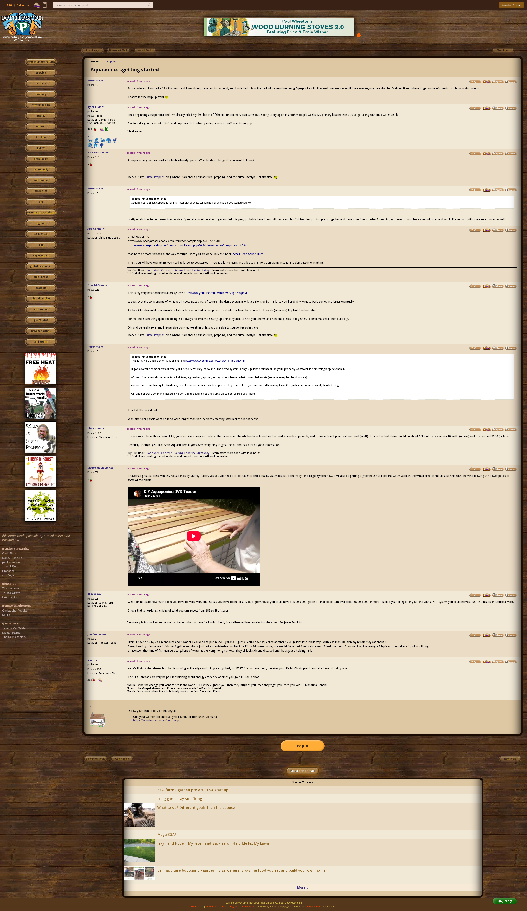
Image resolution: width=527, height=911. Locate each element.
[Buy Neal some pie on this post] (486, 154)
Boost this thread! (302, 771)
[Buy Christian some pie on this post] (486, 469)
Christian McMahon (100, 467)
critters (41, 83)
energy (40, 115)
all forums (41, 341)
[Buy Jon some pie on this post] (486, 635)
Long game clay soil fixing (179, 798)
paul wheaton (312, 906)
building (41, 94)
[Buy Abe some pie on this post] (486, 230)
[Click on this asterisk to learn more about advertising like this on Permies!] (359, 35)
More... (302, 887)
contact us (197, 906)
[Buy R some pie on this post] (486, 662)
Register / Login (511, 5)
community (41, 169)
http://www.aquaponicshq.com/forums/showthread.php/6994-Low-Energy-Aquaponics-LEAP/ (187, 245)
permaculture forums (41, 61)
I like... (91, 136)
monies (41, 126)
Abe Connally (96, 228)
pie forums (41, 320)
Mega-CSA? (166, 834)
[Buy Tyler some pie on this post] (486, 108)
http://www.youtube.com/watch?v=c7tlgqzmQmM (215, 293)
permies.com (41, 309)
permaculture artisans (41, 212)
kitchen (41, 137)
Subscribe (23, 5)
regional (40, 223)
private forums (41, 331)
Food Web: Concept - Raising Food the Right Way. (178, 270)
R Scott (92, 660)
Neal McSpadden (98, 152)
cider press (41, 277)
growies (41, 72)
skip (40, 244)
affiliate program (229, 906)
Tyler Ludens (96, 107)
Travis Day (94, 593)
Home (9, 4)
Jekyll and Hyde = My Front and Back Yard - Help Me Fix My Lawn (213, 843)
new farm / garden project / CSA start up (192, 790)
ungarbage (41, 158)
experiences (41, 255)
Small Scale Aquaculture (248, 254)
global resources (41, 266)
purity (41, 147)
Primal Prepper (154, 177)
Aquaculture (179, 445)
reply (302, 745)
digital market (40, 298)
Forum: (95, 61)
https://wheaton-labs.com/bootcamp (156, 720)
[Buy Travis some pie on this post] (486, 595)
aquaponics (111, 61)
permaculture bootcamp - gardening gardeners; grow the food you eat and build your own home (241, 870)
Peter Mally (95, 80)
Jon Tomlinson (97, 634)
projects (41, 288)
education (41, 234)
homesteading (40, 104)
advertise (211, 906)
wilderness (41, 180)
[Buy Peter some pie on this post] (486, 81)
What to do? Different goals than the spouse (196, 807)
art (41, 201)
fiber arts (41, 190)
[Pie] (37, 5)
